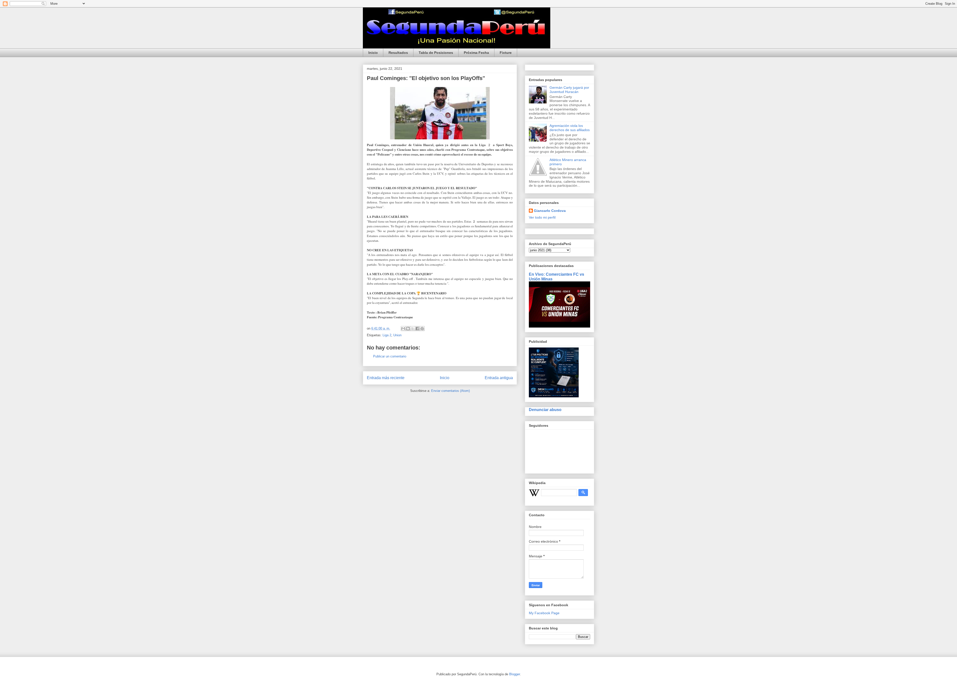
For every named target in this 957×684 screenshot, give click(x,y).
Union (397, 335)
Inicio (373, 53)
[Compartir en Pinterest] (422, 328)
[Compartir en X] (412, 328)
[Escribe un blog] (407, 328)
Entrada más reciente (385, 378)
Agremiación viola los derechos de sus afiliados (570, 128)
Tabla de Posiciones (436, 53)
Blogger (514, 674)
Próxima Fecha (476, 53)
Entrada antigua (499, 378)
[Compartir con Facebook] (417, 328)
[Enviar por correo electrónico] (403, 328)
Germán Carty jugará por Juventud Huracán (569, 90)
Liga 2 (387, 335)
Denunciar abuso (545, 409)
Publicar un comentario (389, 356)
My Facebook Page (544, 613)
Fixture (506, 53)
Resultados (398, 53)
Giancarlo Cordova (550, 211)
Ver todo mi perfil (542, 217)
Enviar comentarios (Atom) (450, 391)
